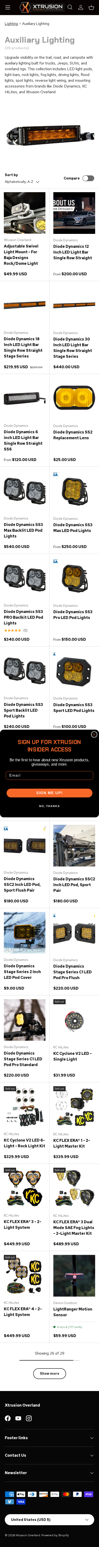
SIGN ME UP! (49, 793)
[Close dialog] (94, 734)
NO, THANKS (49, 806)
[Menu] (7, 7)
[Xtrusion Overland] (42, 7)
